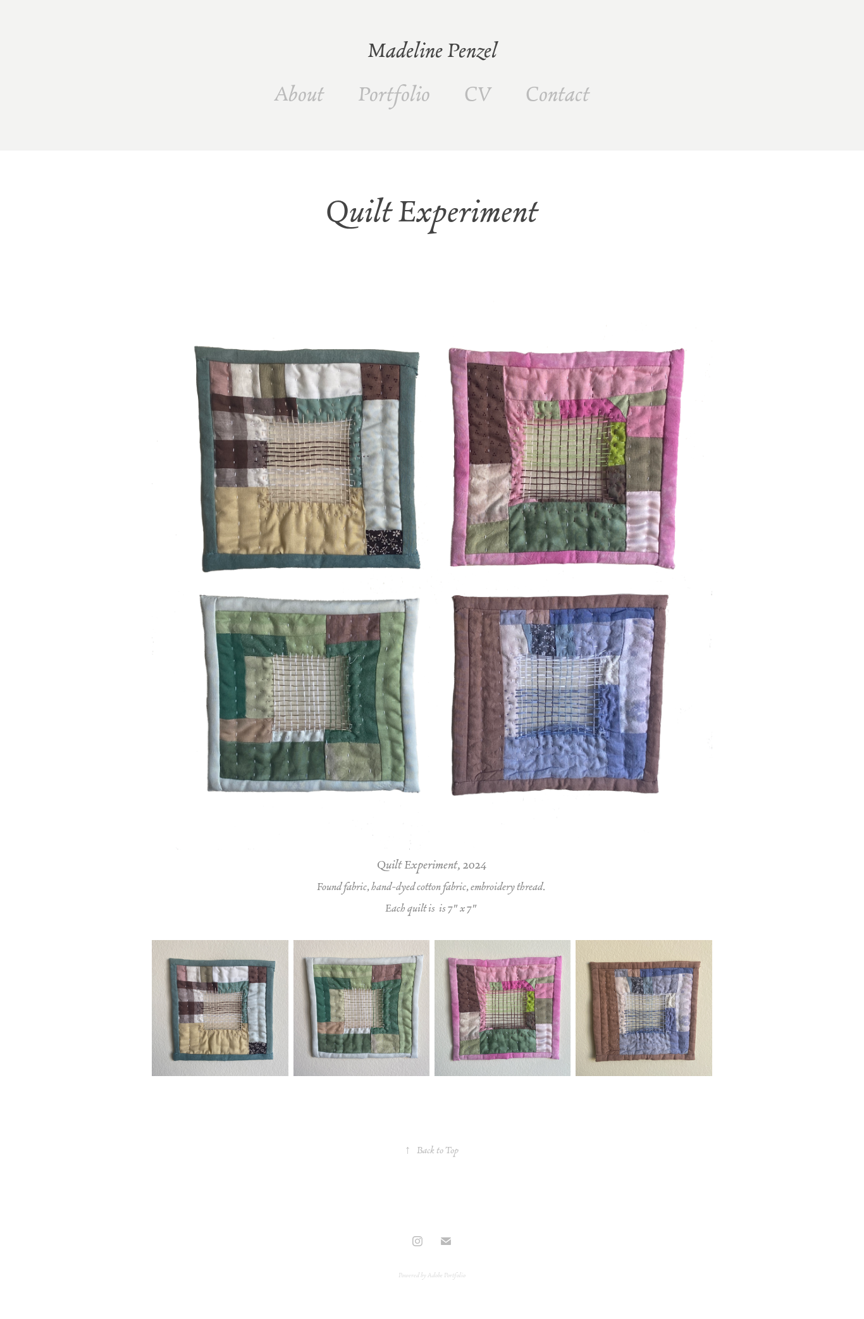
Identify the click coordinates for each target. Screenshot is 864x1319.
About (299, 93)
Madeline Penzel (432, 50)
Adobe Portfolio (447, 1275)
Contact (557, 93)
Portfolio (394, 93)
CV (477, 93)
